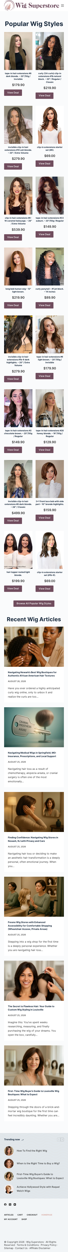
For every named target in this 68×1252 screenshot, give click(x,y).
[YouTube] (15, 1204)
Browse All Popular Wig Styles (34, 603)
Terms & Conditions (28, 1244)
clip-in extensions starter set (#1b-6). (49, 573)
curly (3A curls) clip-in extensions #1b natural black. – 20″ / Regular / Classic (49, 77)
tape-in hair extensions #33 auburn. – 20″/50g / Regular (50, 219)
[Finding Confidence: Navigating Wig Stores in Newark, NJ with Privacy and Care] (34, 812)
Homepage (46, 1215)
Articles (8, 1215)
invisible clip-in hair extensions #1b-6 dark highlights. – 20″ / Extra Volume (18, 361)
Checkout (32, 1215)
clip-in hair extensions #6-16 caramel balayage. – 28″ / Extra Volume (18, 221)
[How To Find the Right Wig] (9, 1151)
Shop (24, 1219)
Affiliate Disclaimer (39, 1248)
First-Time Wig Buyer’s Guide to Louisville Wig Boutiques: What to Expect (40, 1176)
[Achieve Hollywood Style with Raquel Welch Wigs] (9, 1189)
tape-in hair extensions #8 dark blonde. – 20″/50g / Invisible (18, 76)
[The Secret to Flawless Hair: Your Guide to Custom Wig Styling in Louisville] (34, 981)
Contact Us (21, 1248)
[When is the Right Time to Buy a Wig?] (9, 1163)
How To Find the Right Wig (32, 1150)
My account (11, 1219)
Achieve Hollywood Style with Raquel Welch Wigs (38, 1188)
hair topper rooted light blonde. (18, 573)
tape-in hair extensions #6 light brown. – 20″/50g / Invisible (50, 359)
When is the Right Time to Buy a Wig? (38, 1163)
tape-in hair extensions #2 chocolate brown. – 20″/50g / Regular (18, 433)
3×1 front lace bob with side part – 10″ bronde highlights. (50, 502)
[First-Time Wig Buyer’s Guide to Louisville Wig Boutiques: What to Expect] (34, 1065)
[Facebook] (5, 1204)
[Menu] (62, 5)
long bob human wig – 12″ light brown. (18, 290)
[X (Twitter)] (10, 1204)
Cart (20, 1215)
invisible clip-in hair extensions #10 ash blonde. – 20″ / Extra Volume (18, 150)
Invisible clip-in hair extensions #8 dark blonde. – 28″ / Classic (18, 504)
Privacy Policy (48, 1244)
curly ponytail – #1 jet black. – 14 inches (50, 290)
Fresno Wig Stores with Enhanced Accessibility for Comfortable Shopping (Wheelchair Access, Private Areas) (30, 925)
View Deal (13, 92)
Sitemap (8, 1248)
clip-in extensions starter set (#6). (49, 148)
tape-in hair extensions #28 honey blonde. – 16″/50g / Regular (50, 433)
